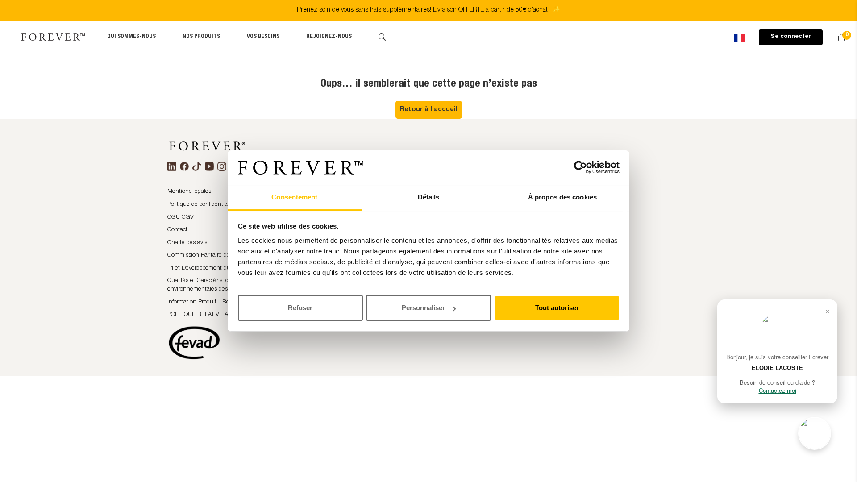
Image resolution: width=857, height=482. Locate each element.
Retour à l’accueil (429, 110)
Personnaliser (423, 308)
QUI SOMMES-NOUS (131, 37)
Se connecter (790, 37)
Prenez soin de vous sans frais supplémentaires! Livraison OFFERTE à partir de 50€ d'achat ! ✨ (428, 10)
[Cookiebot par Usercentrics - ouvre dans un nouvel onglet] (580, 168)
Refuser (300, 308)
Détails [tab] (429, 197)
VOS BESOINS (263, 37)
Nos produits (201, 37)
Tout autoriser (557, 308)
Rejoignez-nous (329, 37)
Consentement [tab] (294, 197)
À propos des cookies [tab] (562, 197)
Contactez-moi (777, 390)
